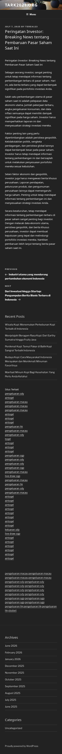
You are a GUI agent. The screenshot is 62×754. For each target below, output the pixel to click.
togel (8, 438)
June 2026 (11, 645)
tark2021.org (21, 5)
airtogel (9, 397)
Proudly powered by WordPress (21, 746)
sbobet (12, 610)
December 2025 (14, 665)
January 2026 (13, 659)
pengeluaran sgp (14, 455)
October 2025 (13, 679)
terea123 (31, 26)
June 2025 (11, 706)
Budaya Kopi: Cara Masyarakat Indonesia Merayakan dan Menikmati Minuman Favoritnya (28, 361)
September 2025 (15, 686)
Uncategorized (13, 728)
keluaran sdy (12, 529)
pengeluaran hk (14, 426)
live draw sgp (12, 476)
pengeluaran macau (16, 401)
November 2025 (14, 672)
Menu (33, 14)
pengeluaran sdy (14, 393)
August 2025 (12, 693)
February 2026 (13, 652)
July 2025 (10, 699)
